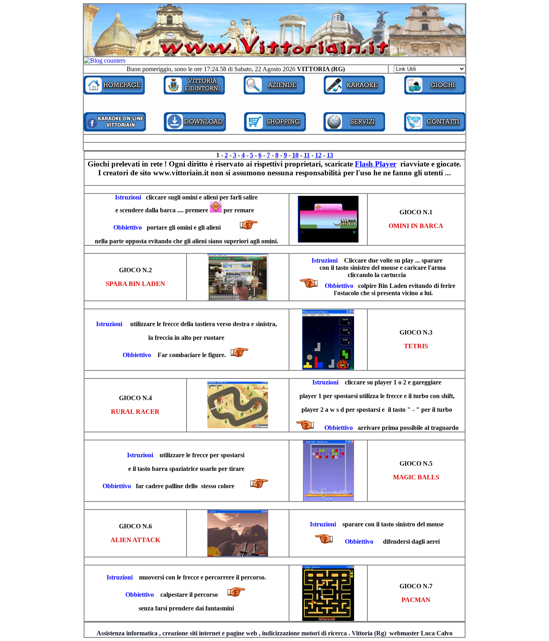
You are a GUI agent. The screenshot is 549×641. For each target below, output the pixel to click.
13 (330, 155)
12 (318, 155)
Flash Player (375, 164)
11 (307, 155)
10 (295, 155)
